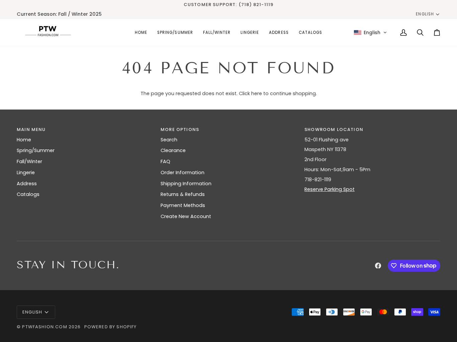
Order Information (182, 172)
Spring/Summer (36, 150)
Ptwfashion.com (44, 327)
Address (27, 183)
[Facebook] (378, 266)
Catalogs (28, 194)
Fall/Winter (29, 161)
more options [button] (180, 129)
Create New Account (186, 216)
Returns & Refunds (183, 194)
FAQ (165, 161)
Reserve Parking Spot (329, 189)
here (256, 93)
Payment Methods (183, 205)
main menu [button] (31, 129)
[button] (175, 32)
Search (169, 139)
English (425, 14)
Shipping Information (186, 183)
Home (24, 139)
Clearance (173, 150)
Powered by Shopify (110, 327)
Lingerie (26, 172)
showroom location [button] (333, 129)
